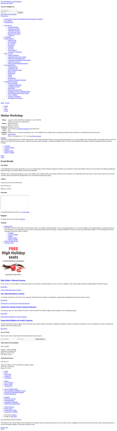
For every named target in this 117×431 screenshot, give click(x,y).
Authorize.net (8, 386)
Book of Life (12, 71)
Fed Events (4, 14)
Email (6, 106)
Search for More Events (11, 241)
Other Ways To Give (14, 62)
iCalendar (7, 146)
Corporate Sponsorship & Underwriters (19, 60)
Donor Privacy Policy (10, 410)
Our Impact (7, 37)
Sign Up (20, 12)
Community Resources (11, 81)
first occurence (36, 136)
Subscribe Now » (40, 339)
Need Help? (11, 88)
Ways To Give (8, 53)
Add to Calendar (23, 231)
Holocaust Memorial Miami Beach (18, 63)
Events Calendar (13, 83)
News (6, 373)
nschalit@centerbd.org (23, 129)
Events (7, 103)
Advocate (11, 48)
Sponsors (7, 397)
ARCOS (14, 415)
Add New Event (9, 243)
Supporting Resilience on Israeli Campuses (17, 320)
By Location (11, 43)
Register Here (12, 134)
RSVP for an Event (10, 399)
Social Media (12, 78)
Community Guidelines (11, 402)
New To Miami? (13, 95)
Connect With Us (9, 38)
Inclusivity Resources (14, 33)
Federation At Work (13, 29)
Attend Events (12, 40)
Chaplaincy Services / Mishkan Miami (19, 91)
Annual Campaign (13, 55)
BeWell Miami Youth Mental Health (18, 93)
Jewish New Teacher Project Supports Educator (18, 307)
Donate (6, 381)
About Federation (13, 27)
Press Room (7, 378)
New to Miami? (8, 382)
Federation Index (9, 400)
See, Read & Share (9, 65)
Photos (10, 75)
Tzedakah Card (8, 22)
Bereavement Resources (15, 90)
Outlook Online (8, 151)
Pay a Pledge (8, 20)
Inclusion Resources (10, 394)
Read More (4, 287)
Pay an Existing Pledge (11, 389)
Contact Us (11, 35)
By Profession (12, 42)
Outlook (6, 149)
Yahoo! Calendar (9, 152)
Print (5, 107)
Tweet (6, 111)
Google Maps (25, 212)
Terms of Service (9, 407)
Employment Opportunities (12, 403)
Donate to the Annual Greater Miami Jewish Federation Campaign (23, 19)
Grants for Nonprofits (14, 96)
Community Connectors (15, 52)
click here (22, 219)
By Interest (11, 45)
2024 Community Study (15, 70)
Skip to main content (7, 3)
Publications (11, 73)
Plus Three (14, 416)
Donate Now (4, 16)
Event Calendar (12, 14)
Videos (10, 76)
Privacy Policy (8, 384)
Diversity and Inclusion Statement (14, 392)
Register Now (8, 226)
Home (2, 103)
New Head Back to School (12, 294)
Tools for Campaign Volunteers (17, 80)
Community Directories (15, 85)
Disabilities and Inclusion (15, 98)
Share (6, 109)
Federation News (13, 67)
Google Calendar (9, 147)
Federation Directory (14, 30)
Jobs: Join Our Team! (14, 32)
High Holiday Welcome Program (13, 280)
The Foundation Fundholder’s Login (15, 390)
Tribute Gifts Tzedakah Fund (16, 58)
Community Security (14, 86)
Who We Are (8, 25)
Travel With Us (12, 50)
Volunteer (11, 47)
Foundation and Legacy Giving (17, 57)
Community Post (13, 68)
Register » (4, 138)
